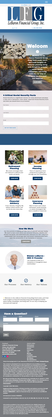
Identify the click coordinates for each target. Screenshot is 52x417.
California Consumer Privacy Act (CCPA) (18, 380)
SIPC (13, 391)
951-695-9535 (37, 28)
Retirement (30, 345)
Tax (28, 351)
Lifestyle (30, 355)
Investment (30, 346)
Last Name (6, 112)
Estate (29, 348)
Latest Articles (32, 356)
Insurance (30, 350)
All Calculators (31, 359)
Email (4, 120)
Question (5, 323)
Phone (36, 316)
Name (4, 316)
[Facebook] (14, 28)
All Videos (30, 358)
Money (29, 353)
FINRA (10, 391)
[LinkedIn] (13, 28)
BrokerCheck (44, 361)
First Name (6, 105)
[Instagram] (16, 28)
